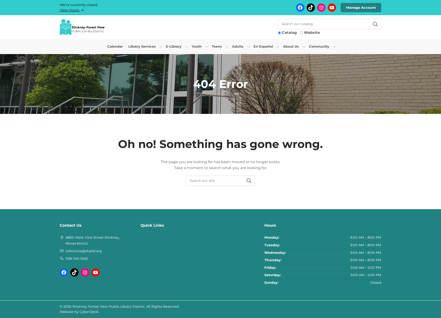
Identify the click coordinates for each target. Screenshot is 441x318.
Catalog (289, 32)
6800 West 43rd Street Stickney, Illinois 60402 (92, 240)
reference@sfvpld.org (83, 251)
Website (312, 32)
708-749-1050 (76, 259)
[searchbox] (220, 181)
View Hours (70, 10)
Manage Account (361, 8)
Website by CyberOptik (79, 312)
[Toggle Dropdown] (161, 46)
